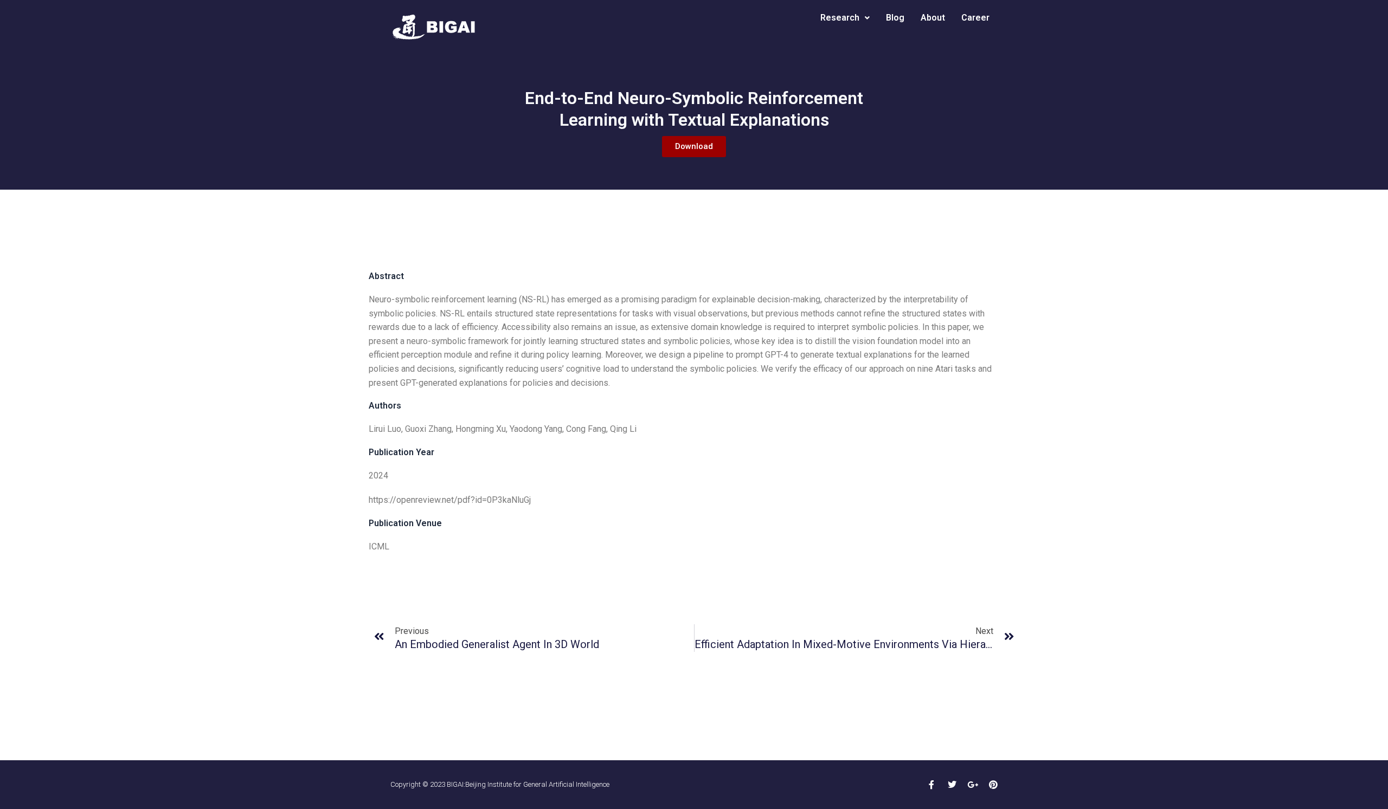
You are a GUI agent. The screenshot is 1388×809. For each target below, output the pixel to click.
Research (839, 17)
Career (975, 17)
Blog (895, 17)
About (933, 17)
